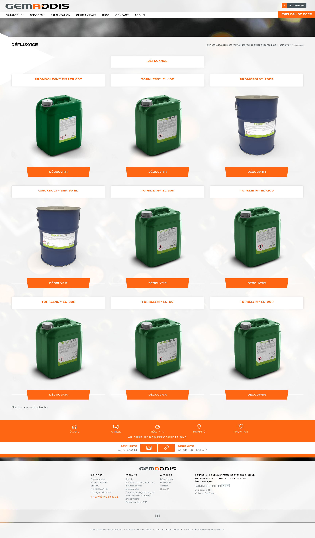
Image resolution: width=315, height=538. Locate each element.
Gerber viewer (86, 15)
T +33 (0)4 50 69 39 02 (104, 496)
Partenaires (166, 482)
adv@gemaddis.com (101, 492)
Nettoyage (285, 45)
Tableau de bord (297, 14)
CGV (188, 529)
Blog (105, 15)
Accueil (140, 15)
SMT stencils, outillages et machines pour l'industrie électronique (241, 45)
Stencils (130, 479)
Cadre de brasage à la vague (140, 492)
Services (36, 15)
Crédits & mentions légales (139, 529)
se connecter (297, 5)
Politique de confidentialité (169, 529)
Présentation (60, 15)
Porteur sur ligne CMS (136, 502)
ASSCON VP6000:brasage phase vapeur (138, 497)
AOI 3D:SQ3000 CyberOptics (139, 482)
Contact (122, 15)
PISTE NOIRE (219, 529)
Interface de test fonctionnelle (134, 487)
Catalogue (14, 15)
